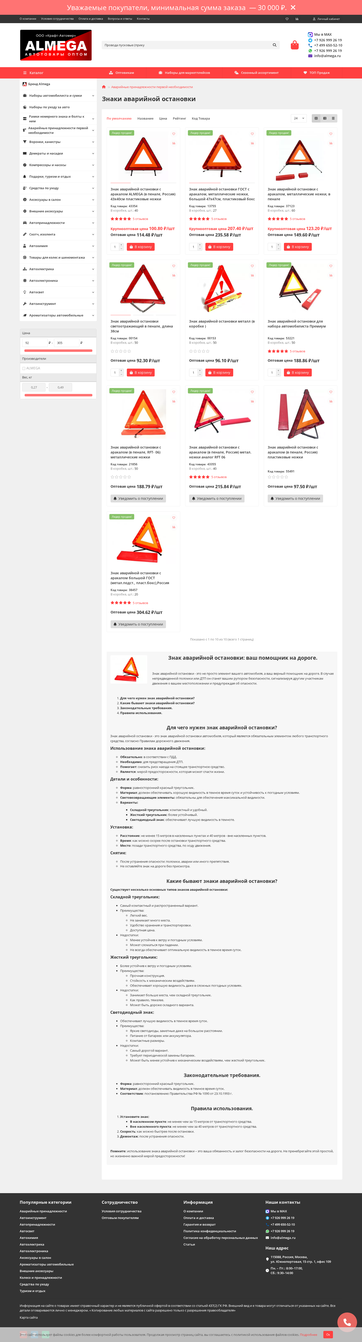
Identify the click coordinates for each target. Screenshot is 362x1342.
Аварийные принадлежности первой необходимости (58, 130)
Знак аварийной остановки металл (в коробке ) (222, 323)
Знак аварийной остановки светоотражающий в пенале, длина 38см (142, 326)
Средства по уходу (44, 188)
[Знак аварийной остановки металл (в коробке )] (222, 288)
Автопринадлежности (47, 222)
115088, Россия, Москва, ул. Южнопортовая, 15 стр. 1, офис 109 (301, 1259)
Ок (328, 1334)
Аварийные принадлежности (43, 1211)
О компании (28, 18)
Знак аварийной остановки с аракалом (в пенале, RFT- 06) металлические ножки (136, 452)
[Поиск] (275, 45)
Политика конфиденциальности (209, 1231)
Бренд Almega (39, 84)
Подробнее (308, 1334)
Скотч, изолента (42, 234)
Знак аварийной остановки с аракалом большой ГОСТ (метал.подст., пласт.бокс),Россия (140, 578)
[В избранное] (174, 134)
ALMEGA (33, 368)
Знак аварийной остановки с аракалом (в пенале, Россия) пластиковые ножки (293, 452)
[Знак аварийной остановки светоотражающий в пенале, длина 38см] (143, 288)
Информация (198, 1202)
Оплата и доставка (91, 18)
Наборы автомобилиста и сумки (55, 95)
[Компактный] (333, 118)
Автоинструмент (42, 303)
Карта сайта (29, 1317)
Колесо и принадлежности (41, 1277)
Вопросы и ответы (120, 18)
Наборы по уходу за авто (49, 107)
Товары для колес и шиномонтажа (57, 257)
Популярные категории (45, 1202)
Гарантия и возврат (199, 1224)
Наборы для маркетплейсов (187, 72)
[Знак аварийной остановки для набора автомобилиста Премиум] (300, 288)
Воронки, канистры (45, 142)
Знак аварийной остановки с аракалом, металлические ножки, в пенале (299, 194)
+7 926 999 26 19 (328, 40)
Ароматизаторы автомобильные (56, 315)
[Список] (324, 118)
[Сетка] (316, 118)
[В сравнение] (174, 143)
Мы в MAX (323, 34)
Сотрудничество (120, 1202)
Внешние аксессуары (46, 211)
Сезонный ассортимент (260, 72)
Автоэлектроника (43, 280)
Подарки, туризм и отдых (50, 176)
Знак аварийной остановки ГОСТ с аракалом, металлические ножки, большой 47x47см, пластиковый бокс (222, 194)
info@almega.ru (327, 55)
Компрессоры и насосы (47, 165)
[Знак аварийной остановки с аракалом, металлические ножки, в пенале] (300, 156)
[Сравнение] (297, 19)
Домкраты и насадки (46, 153)
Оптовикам (124, 72)
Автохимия (38, 246)
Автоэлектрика (41, 269)
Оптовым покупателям (120, 1218)
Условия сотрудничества (57, 18)
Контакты (143, 18)
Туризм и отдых (32, 1291)
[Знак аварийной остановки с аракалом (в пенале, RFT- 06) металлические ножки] (143, 413)
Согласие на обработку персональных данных (220, 1237)
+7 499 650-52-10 (328, 45)
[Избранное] (287, 19)
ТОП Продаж (320, 72)
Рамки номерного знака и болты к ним (56, 118)
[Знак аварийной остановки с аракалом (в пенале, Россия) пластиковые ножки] (300, 413)
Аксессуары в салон (45, 199)
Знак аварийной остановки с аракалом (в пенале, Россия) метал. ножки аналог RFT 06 (220, 452)
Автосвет (36, 292)
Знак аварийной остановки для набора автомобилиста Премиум (297, 323)
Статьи (189, 1244)
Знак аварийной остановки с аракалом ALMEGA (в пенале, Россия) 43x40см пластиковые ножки (143, 194)
